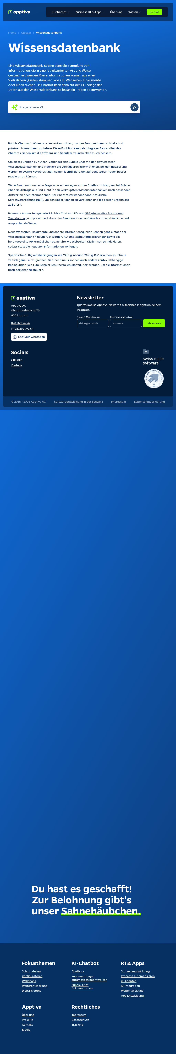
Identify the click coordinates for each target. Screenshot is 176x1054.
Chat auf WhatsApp (31, 337)
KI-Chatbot (59, 12)
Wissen (133, 12)
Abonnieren (154, 323)
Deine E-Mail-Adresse (88, 316)
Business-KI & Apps (88, 12)
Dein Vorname (121, 316)
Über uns (116, 12)
